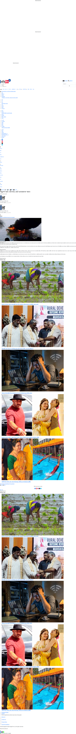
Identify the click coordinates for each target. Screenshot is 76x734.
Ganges (3, 483)
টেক (12, 97)
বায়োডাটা (3, 115)
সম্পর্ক (6, 97)
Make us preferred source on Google (7, 217)
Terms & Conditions (5, 724)
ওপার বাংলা (3, 108)
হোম (2, 92)
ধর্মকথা (2, 107)
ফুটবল (4, 103)
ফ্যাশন (8, 97)
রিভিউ (6, 113)
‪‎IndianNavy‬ (7, 483)
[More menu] (75, 89)
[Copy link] (1, 204)
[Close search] (63, 82)
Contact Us (4, 719)
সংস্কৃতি (8, 113)
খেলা (17, 89)
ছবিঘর (28, 89)
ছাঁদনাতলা (3, 137)
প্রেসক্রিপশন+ (14, 89)
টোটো (14, 97)
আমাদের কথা (3, 127)
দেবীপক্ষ (3, 132)
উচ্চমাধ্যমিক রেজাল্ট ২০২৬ (5, 134)
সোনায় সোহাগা (3, 136)
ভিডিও (2, 125)
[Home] (5, 81)
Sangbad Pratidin (5, 712)
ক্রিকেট (3, 103)
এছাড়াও (1, 186)
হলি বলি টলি (3, 113)
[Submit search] (69, 86)
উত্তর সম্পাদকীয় (7, 127)
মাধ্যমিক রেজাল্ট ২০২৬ (4, 133)
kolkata (3, 713)
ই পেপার (3, 120)
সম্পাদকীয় (3, 126)
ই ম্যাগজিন (3, 121)
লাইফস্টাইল (24, 89)
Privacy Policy (4, 722)
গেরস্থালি (16, 97)
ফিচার (2, 131)
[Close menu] (0, 146)
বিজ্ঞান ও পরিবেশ (4, 116)
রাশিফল (31, 89)
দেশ (7, 89)
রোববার (2, 129)
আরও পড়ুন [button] (1, 489)
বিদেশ (10, 89)
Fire (1, 483)
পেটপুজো (11, 97)
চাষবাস (2, 118)
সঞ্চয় (33, 89)
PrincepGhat (11, 483)
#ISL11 (3, 94)
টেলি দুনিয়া (10, 113)
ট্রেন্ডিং (2, 122)
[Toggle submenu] (0, 167)
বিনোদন (20, 89)
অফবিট (3, 106)
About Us (3, 717)
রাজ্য (6, 89)
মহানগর (3, 89)
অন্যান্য (7, 103)
